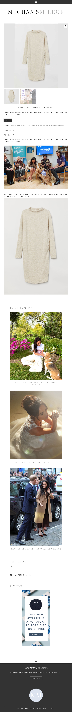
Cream (32, 125)
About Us (35, 678)
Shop (7, 120)
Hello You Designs (49, 708)
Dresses (13, 125)
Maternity (52, 125)
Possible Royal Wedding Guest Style (36, 462)
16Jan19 (23, 125)
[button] (65, 26)
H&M (37, 125)
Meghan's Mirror (36, 11)
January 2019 (44, 125)
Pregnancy (60, 125)
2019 (28, 125)
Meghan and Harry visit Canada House (36, 549)
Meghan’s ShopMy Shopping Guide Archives (36, 384)
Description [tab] (9, 130)
